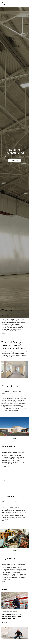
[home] (3, 4)
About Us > (4, 581)
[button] (13, 438)
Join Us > (3, 523)
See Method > (5, 466)
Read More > (4, 333)
